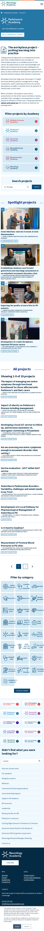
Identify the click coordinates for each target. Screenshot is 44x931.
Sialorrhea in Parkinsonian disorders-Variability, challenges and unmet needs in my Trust (21, 489)
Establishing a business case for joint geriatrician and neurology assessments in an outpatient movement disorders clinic (20, 271)
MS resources (7, 803)
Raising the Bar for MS (10, 813)
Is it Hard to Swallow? (12, 527)
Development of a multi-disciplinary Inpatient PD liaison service (17, 343)
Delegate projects (9, 778)
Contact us (6, 843)
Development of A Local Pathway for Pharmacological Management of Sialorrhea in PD (20, 509)
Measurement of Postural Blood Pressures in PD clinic (17, 544)
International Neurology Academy (15, 788)
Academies (6, 880)
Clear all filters (22, 691)
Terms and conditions (32, 877)
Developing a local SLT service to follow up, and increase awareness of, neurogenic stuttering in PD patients (21, 427)
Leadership (6, 808)
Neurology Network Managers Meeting (17, 838)
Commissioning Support (11, 793)
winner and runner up (9, 103)
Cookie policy (29, 880)
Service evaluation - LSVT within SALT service (20, 470)
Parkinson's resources (10, 818)
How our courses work (10, 768)
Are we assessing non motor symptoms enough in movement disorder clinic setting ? (21, 450)
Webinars (5, 783)
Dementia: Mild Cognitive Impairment (16, 833)
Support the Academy (10, 798)
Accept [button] (17, 926)
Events (4, 877)
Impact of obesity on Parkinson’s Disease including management (18, 407)
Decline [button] (26, 926)
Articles (5, 875)
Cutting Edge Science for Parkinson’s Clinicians (20, 823)
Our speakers (7, 773)
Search (36, 187)
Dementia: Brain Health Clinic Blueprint (17, 828)
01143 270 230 (7, 901)
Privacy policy (29, 875)
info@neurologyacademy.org (13, 904)
